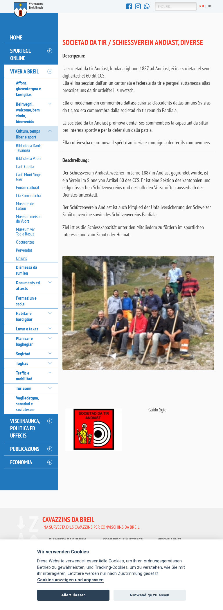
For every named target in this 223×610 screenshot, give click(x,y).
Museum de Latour (25, 206)
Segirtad (23, 354)
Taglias (22, 363)
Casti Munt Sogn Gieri (28, 177)
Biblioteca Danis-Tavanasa (29, 148)
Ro (201, 5)
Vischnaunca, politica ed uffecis (25, 428)
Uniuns (21, 258)
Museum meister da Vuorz (29, 218)
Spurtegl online (20, 54)
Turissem (23, 388)
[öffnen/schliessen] (49, 50)
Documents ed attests (28, 285)
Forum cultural (27, 187)
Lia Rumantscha (28, 195)
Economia (21, 462)
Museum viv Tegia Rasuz (25, 231)
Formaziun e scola (26, 301)
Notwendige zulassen (149, 595)
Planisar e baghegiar (24, 341)
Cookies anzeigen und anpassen (70, 579)
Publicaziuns (24, 448)
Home (16, 37)
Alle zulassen (73, 595)
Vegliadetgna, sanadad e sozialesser (27, 403)
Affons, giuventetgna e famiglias (28, 88)
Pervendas (24, 250)
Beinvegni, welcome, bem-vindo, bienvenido (28, 112)
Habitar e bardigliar (24, 316)
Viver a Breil (24, 71)
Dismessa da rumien (26, 270)
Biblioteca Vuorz (29, 158)
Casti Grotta (25, 166)
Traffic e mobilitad (24, 376)
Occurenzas (25, 242)
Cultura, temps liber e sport (28, 134)
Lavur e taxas (27, 329)
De (210, 5)
